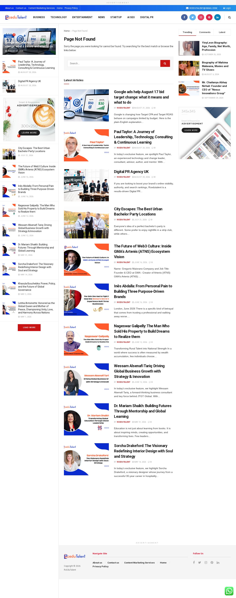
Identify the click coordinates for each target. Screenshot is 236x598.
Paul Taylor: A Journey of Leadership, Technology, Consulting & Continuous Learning (36, 64)
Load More (29, 327)
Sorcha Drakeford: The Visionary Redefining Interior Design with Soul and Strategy (35, 267)
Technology (58, 17)
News (101, 17)
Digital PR (146, 17)
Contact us (21, 8)
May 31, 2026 (140, 422)
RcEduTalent (123, 108)
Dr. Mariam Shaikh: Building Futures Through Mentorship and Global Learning (36, 247)
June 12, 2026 (140, 342)
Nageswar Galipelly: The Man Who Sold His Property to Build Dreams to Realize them (36, 208)
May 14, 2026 (140, 462)
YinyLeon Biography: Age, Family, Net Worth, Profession (216, 46)
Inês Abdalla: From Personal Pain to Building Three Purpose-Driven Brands (36, 189)
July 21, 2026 (140, 220)
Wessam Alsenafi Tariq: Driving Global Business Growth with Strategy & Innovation (35, 228)
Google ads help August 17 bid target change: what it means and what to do (141, 97)
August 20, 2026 (142, 148)
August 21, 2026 (142, 108)
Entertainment (82, 17)
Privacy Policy (71, 8)
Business (39, 17)
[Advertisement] (147, 516)
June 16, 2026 (140, 262)
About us (9, 8)
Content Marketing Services (41, 8)
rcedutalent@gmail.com (203, 8)
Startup (116, 17)
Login (228, 8)
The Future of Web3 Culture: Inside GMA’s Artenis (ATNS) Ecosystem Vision (37, 169)
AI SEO (131, 17)
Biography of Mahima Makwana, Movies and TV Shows (215, 66)
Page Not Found (79, 31)
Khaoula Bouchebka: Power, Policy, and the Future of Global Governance (36, 286)
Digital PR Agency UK (29, 81)
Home (60, 8)
